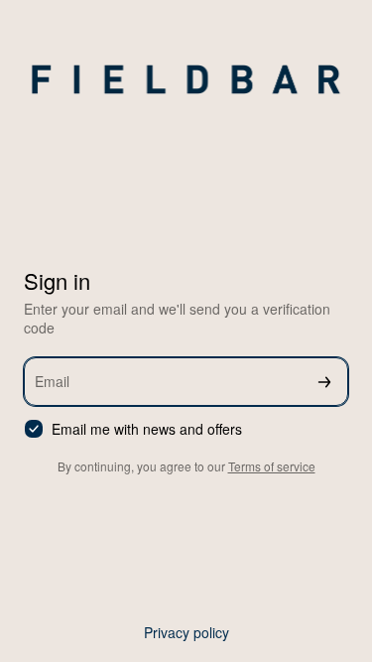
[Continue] (324, 381)
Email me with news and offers (147, 429)
